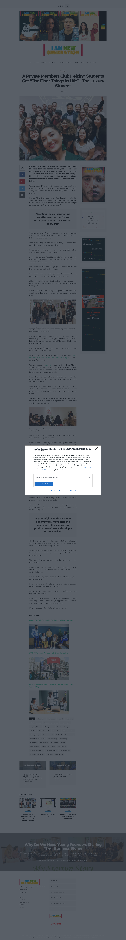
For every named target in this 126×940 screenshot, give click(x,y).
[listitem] (63, 478)
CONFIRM (44, 483)
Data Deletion (52, 491)
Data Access (63, 491)
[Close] (97, 449)
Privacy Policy (74, 491)
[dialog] (63, 470)
